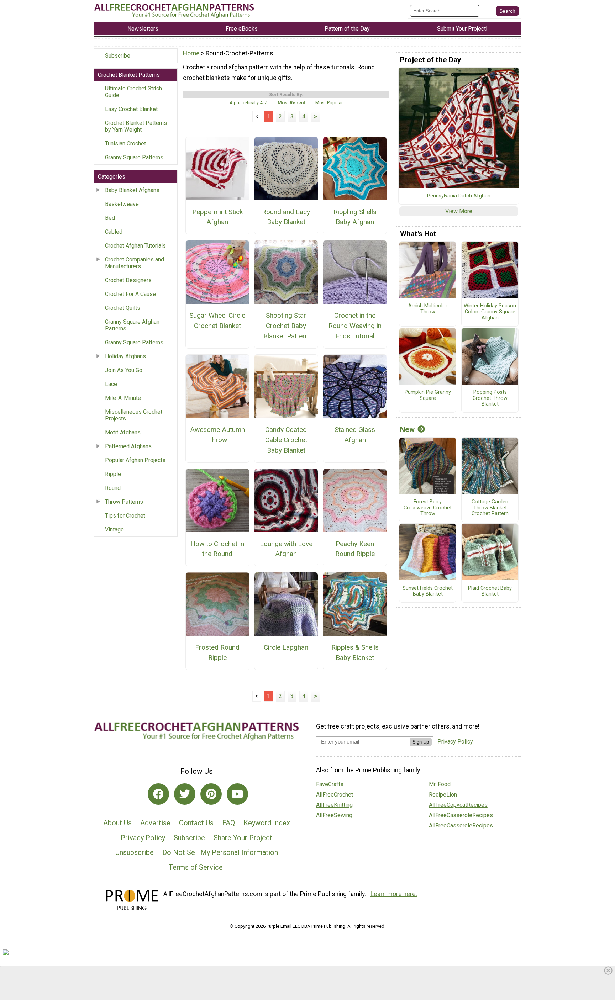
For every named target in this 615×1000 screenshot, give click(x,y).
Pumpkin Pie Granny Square (428, 395)
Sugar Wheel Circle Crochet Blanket (217, 320)
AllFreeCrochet (334, 794)
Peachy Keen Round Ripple (355, 549)
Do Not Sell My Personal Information (220, 852)
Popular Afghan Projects (135, 460)
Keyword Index (266, 823)
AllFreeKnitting (334, 804)
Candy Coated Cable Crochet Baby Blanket (286, 439)
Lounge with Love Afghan (286, 549)
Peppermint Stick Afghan (217, 217)
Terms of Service (196, 867)
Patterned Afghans (128, 446)
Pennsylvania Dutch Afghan (458, 196)
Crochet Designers (128, 280)
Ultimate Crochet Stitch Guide (133, 92)
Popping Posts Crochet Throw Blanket (490, 398)
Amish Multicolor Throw (427, 309)
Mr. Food (440, 784)
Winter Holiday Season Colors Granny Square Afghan (490, 312)
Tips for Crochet (125, 515)
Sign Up (420, 742)
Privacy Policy (143, 838)
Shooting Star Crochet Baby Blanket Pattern (286, 325)
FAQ (228, 823)
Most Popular (329, 102)
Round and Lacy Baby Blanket (286, 217)
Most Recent (291, 102)
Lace (111, 384)
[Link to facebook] (158, 794)
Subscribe (117, 55)
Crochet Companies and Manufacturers (134, 263)
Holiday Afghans (125, 356)
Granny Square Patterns (134, 157)
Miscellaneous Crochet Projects (133, 415)
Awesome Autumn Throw (217, 434)
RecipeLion (443, 794)
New (407, 429)
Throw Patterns (124, 501)
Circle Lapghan (286, 647)
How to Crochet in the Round (217, 549)
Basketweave (122, 204)
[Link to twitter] (184, 794)
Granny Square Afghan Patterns (132, 325)
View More (458, 211)
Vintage (114, 529)
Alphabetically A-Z (248, 102)
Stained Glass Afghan (355, 434)
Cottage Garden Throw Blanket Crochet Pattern (490, 508)
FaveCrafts (329, 784)
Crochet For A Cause (130, 294)
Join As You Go (123, 370)
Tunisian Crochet (125, 143)
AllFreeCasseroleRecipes (461, 815)
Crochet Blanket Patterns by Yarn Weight (136, 126)
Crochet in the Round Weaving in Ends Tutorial (355, 325)
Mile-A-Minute (123, 398)
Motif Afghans (123, 432)
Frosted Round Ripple (217, 652)
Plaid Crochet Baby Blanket (490, 591)
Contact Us (196, 823)
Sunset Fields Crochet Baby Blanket (428, 591)
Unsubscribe (134, 852)
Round (113, 488)
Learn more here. (393, 894)
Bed (110, 218)
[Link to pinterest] (211, 794)
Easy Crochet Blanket (131, 109)
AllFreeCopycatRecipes (458, 804)
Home (191, 53)
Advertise (155, 823)
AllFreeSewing (334, 815)
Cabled (113, 231)
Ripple (113, 474)
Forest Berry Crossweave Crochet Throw (428, 508)
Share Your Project (243, 838)
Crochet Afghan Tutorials (135, 245)
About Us (117, 823)
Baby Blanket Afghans (132, 190)
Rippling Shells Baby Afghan (355, 217)
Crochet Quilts (122, 308)
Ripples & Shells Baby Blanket (355, 652)
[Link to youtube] (237, 794)
